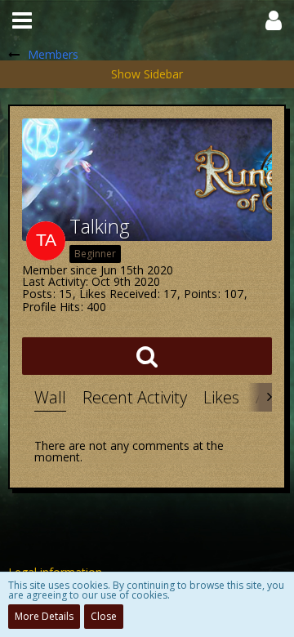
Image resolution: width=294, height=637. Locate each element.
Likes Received (118, 293)
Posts (37, 293)
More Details (44, 616)
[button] (22, 20)
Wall (50, 397)
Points (200, 293)
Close (104, 616)
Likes (221, 397)
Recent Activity (134, 397)
